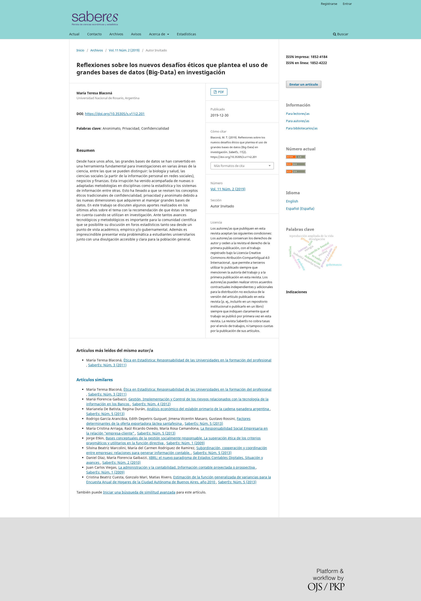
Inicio (80, 50)
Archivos (116, 34)
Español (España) (300, 208)
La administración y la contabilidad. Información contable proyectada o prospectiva (187, 467)
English (292, 201)
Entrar (347, 3)
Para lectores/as (297, 113)
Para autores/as (297, 121)
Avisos (136, 34)
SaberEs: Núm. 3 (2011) (107, 365)
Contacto (94, 34)
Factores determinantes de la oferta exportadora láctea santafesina (168, 421)
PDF (220, 92)
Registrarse (329, 3)
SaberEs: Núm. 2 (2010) (121, 462)
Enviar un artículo (303, 84)
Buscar (342, 34)
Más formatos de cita (229, 166)
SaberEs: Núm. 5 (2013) (105, 413)
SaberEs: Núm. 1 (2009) (185, 443)
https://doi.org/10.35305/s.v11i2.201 (115, 113)
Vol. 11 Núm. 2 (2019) (124, 50)
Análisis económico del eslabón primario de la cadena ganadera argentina (208, 409)
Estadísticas (186, 34)
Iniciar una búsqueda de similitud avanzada (139, 492)
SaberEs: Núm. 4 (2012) (151, 404)
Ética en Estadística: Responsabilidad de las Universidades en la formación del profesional (197, 360)
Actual (74, 34)
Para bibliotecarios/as (301, 128)
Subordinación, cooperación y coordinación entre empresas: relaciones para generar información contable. (176, 450)
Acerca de (157, 34)
